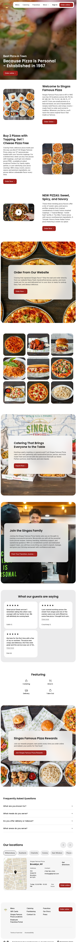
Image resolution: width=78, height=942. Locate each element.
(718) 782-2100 (50, 871)
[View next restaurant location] (70, 845)
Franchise (36, 5)
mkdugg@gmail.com (52, 874)
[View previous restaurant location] (63, 845)
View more (45, 619)
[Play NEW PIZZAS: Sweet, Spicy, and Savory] (18, 212)
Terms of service (16, 933)
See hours (53, 885)
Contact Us (31, 914)
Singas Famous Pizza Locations (16, 915)
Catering (26, 5)
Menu (17, 5)
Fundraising (31, 911)
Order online (65, 885)
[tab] (9, 853)
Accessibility (29, 933)
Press (45, 914)
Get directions (66, 863)
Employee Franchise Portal (16, 921)
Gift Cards (14, 911)
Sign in (54, 5)
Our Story (47, 911)
